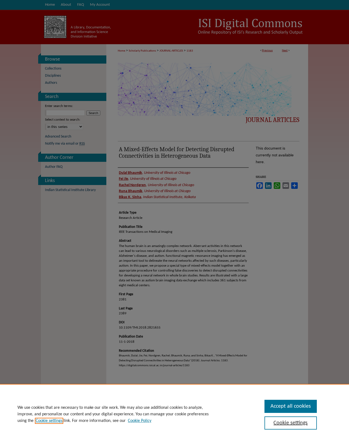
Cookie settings (49, 421)
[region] (174, 414)
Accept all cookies (290, 406)
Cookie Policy (139, 421)
